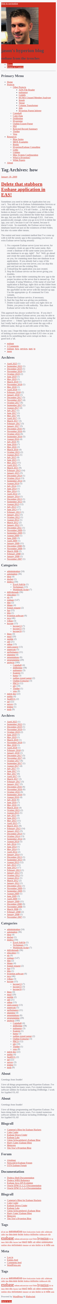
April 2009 (12, 541)
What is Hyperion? (21, 157)
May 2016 (12, 447)
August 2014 (13, 483)
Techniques (18, 587)
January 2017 (13, 426)
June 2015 (12, 460)
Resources (12, 136)
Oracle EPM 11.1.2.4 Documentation (24, 1188)
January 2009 (13, 543)
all (2, 1232)
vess (15, 691)
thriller (38, 1245)
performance (13, 652)
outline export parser (22, 678)
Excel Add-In (19, 584)
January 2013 (13, 514)
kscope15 (17, 628)
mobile (10, 639)
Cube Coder (12, 1132)
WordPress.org (14, 1265)
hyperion (43, 1238)
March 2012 (12, 522)
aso (7, 1232)
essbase (10, 343)
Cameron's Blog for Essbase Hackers (24, 1129)
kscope (10, 623)
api (4, 1232)
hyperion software (15, 615)
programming (13, 660)
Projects (10, 84)
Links (15, 149)
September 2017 (14, 405)
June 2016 (12, 444)
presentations (13, 657)
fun (8, 610)
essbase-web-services (21, 1239)
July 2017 (11, 410)
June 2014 (12, 488)
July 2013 (11, 507)
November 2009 (14, 530)
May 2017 (12, 416)
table (33, 1245)
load (20, 1242)
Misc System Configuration (25, 155)
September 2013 (14, 501)
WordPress (18, 1296)
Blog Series (18, 139)
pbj (14, 686)
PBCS (16, 683)
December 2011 (14, 528)
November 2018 (14, 384)
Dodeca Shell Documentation (20, 1177)
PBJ (15, 126)
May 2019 (12, 379)
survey (10, 704)
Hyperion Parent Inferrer (30, 110)
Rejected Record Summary (25, 129)
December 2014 (14, 475)
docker (10, 579)
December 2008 (14, 546)
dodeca (10, 582)
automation (12, 574)
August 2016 (13, 439)
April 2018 (12, 389)
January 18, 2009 (9, 177)
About (10, 163)
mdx (30, 1241)
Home (10, 82)
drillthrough (43, 1234)
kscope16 (17, 631)
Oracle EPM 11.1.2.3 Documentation (24, 1185)
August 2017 (13, 408)
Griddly (22, 95)
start (30, 348)
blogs (24, 1232)
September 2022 (14, 366)
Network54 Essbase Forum (19, 1163)
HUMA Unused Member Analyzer (35, 97)
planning (11, 654)
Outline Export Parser (23, 123)
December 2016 (14, 429)
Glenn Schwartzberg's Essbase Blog (23, 1140)
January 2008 (13, 556)
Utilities (16, 152)
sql (8, 701)
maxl (9, 636)
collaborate (48, 1232)
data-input (13, 1234)
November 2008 (14, 548)
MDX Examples (20, 142)
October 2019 (13, 374)
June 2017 (12, 413)
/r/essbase (11, 1160)
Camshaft (17, 113)
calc (42, 1232)
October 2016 (13, 434)
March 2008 (12, 551)
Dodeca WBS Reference (18, 1180)
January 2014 (13, 496)
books (38, 1232)
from (35, 1239)
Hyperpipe (18, 121)
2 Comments (13, 346)
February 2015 (14, 470)
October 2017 (13, 402)
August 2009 (13, 535)
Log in (10, 1257)
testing (10, 707)
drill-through (13, 592)
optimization (47, 1242)
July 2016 (11, 442)
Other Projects (19, 87)
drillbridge (17, 667)
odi (8, 641)
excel (31, 1239)
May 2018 (12, 387)
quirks (10, 696)
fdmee (10, 605)
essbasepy (23, 92)
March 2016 (12, 449)
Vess (15, 134)
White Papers (19, 160)
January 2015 (13, 473)
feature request (13, 608)
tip (42, 1245)
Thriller (16, 131)
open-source (12, 647)
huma (15, 675)
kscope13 (17, 626)
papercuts (11, 649)
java (9, 618)
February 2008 (14, 554)
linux (9, 634)
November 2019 (14, 371)
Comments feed (14, 1262)
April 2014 (12, 494)
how (17, 348)
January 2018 (13, 395)
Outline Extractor (21, 680)
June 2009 (12, 538)
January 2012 (13, 525)
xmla (52, 1245)
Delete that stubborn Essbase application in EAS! (23, 189)
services (23, 348)
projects (10, 662)
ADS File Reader (27, 90)
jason (9, 351)
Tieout (22, 103)
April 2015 (12, 465)
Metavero (11, 1145)
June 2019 (12, 376)
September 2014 (14, 481)
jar (52, 1239)
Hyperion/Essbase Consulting (26, 147)
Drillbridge (18, 118)
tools (9, 709)
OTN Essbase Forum (17, 1165)
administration (13, 571)
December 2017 (14, 397)
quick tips (11, 694)
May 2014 (12, 491)
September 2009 (14, 533)
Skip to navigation (9, 3)
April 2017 (12, 418)
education (11, 595)
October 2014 (13, 478)
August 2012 (13, 520)
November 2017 (14, 400)
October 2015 (13, 452)
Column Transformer (28, 105)
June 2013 (12, 509)
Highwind (30, 1296)
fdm (9, 602)
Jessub (22, 100)
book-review (31, 1232)
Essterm (16, 673)
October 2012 (13, 517)
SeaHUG (11, 699)
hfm (9, 613)
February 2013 (14, 512)
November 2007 (14, 559)
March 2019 (12, 382)
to (34, 348)
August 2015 (13, 455)
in (50, 1239)
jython (10, 621)
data (7, 1234)
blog (9, 576)
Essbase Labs (13, 1137)
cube (3, 1234)
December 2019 (14, 369)
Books (16, 144)
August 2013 (13, 504)
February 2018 (14, 392)
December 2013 (14, 499)
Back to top (6, 1301)
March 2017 (12, 421)
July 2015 (11, 457)
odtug (9, 644)
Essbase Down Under (17, 1135)
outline (4, 1245)
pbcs (9, 1245)
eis (8, 597)
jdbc (11, 1242)
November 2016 (14, 431)
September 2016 (14, 436)
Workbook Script (21, 589)
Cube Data (18, 116)
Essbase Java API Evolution (20, 1183)
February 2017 (14, 423)
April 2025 (12, 363)
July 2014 (11, 486)
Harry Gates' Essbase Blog (19, 1142)
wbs (48, 1244)
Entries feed (12, 1260)
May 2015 (12, 462)
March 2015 (12, 468)
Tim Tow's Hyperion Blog (19, 1148)
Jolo (21, 108)
